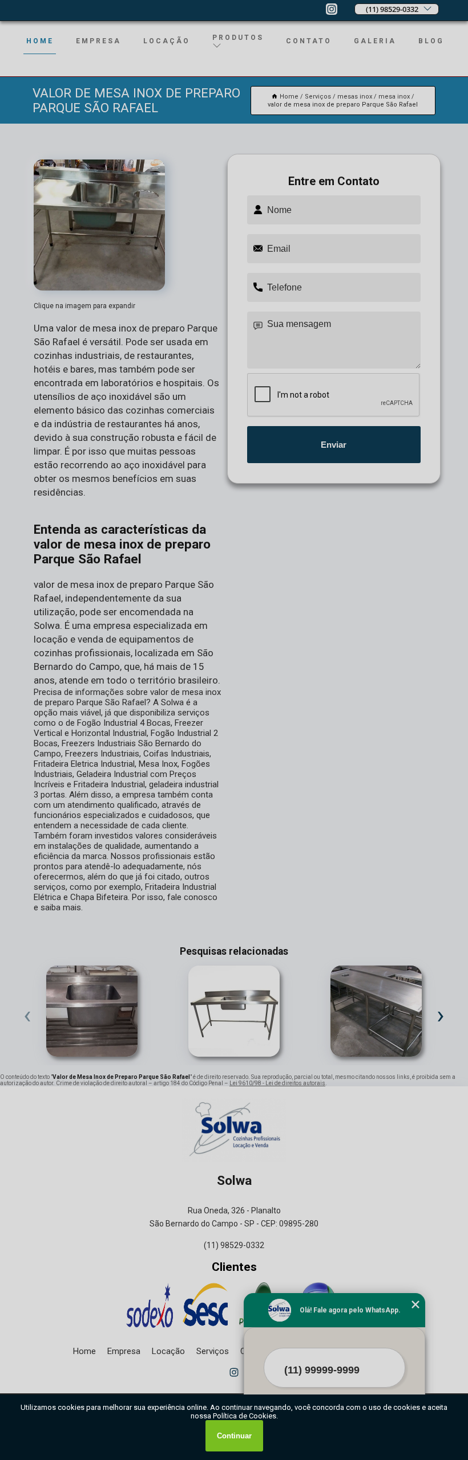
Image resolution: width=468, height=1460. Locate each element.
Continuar (234, 1436)
